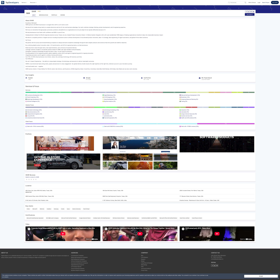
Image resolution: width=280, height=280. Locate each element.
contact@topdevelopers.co (217, 259)
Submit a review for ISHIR (32, 177)
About (34, 15)
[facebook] (246, 12)
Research (143, 259)
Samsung (56, 209)
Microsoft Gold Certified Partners (68, 218)
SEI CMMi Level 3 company (52, 218)
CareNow (49, 209)
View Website (250, 14)
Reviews (63, 15)
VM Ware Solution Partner (118, 218)
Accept (261, 276)
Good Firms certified (184, 218)
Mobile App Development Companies (79, 257)
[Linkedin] (248, 12)
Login (259, 2)
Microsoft (35, 209)
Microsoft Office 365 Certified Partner (168, 218)
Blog (142, 255)
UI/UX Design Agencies (76, 266)
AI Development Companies (77, 255)
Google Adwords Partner (84, 218)
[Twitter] (251, 12)
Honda (62, 209)
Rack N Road (86, 209)
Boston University (76, 209)
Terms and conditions (146, 268)
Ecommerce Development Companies (79, 263)
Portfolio (54, 15)
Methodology (144, 265)
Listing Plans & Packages (146, 263)
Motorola (42, 209)
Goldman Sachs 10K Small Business (101, 218)
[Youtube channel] (253, 12)
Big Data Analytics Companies (78, 270)
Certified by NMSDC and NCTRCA (149, 218)
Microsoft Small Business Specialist (35, 218)
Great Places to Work (197, 218)
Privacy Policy (144, 270)
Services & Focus (43, 15)
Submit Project (265, 2)
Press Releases (144, 257)
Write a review (252, 2)
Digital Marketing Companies (77, 265)
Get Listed (274, 2)
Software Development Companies (79, 261)
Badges (143, 261)
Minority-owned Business (133, 218)
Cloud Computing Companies (77, 268)
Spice (68, 209)
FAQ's (142, 266)
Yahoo (28, 209)
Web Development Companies (78, 259)
